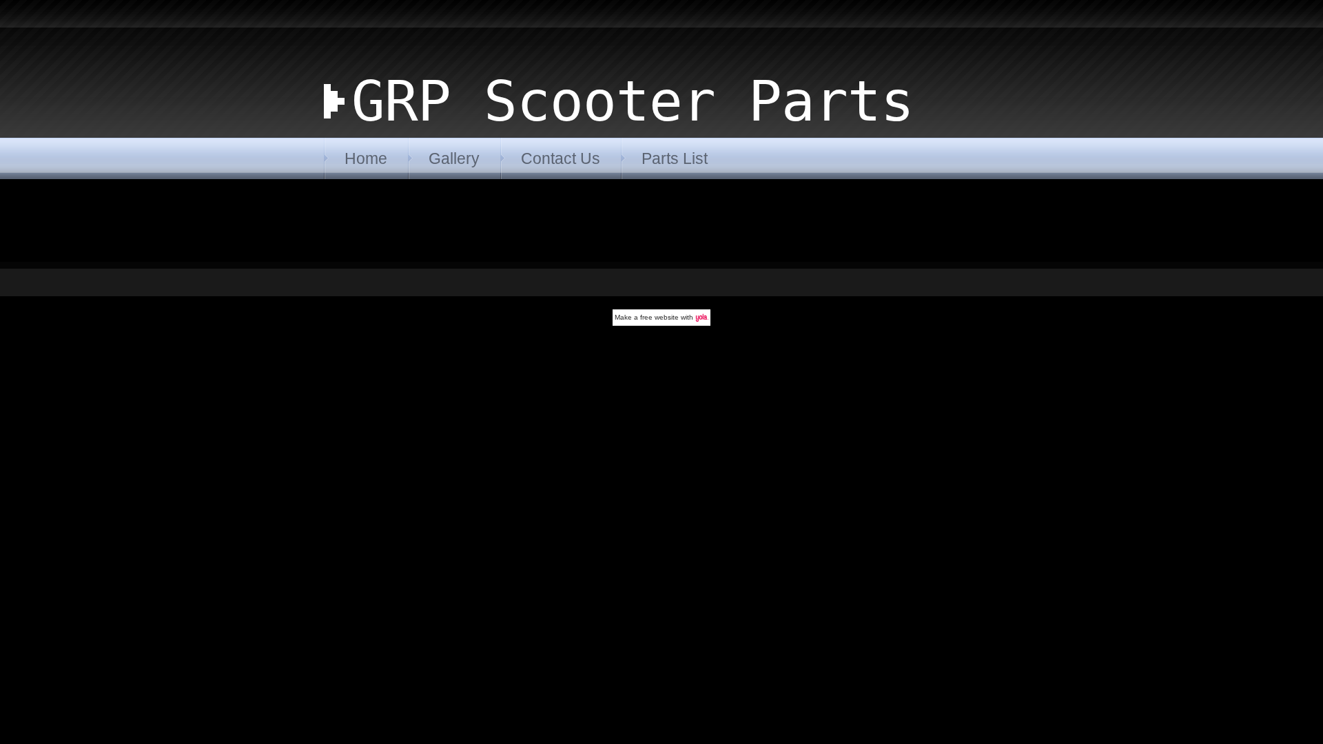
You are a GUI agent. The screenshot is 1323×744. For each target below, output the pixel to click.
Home (366, 158)
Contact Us (560, 158)
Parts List (675, 158)
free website (659, 317)
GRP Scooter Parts (632, 101)
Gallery (454, 158)
